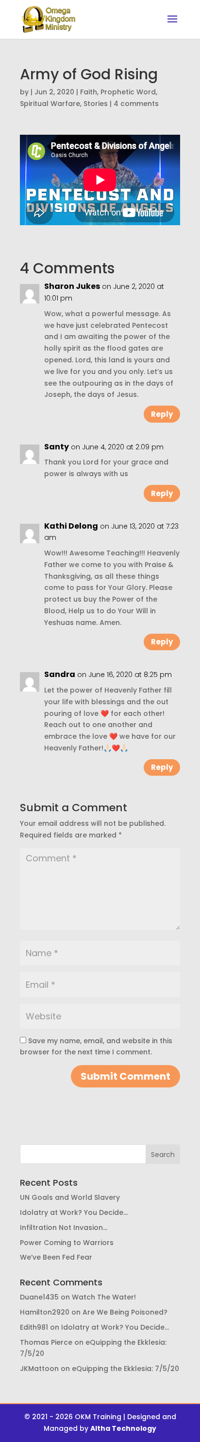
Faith (88, 92)
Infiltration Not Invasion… (63, 1227)
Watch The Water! (104, 1297)
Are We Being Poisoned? (125, 1312)
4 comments (136, 103)
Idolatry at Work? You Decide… (74, 1212)
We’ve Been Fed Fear (56, 1257)
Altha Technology (123, 1428)
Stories (95, 103)
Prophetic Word (128, 92)
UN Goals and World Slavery (70, 1197)
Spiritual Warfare (50, 103)
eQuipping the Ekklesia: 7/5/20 (125, 1368)
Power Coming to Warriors (67, 1242)
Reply (162, 414)
